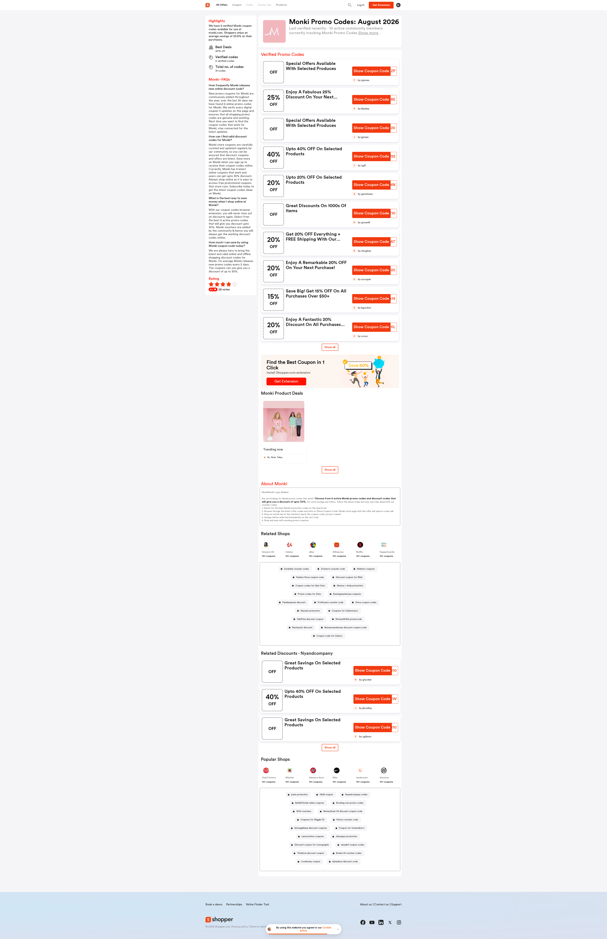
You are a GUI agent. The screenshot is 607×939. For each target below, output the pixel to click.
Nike (335, 778)
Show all (330, 347)
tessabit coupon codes (352, 845)
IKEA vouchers (303, 811)
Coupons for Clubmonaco (345, 611)
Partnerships (234, 904)
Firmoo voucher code (347, 820)
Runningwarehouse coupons (347, 594)
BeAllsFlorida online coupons (309, 803)
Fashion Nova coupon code (310, 577)
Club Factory (269, 778)
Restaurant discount (302, 627)
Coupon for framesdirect (351, 828)
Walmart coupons (366, 569)
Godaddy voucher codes (296, 569)
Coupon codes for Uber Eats (310, 586)
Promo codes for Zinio (309, 594)
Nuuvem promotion (310, 611)
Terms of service (259, 926)
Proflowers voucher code (330, 602)
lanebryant (362, 778)
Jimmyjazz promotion (346, 836)
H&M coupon (326, 794)
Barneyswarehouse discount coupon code (345, 627)
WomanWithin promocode (348, 619)
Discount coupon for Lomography (311, 845)
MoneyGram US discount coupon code (342, 811)
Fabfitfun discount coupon (310, 619)
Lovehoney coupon (310, 861)
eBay (311, 552)
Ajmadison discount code (345, 861)
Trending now (273, 449)
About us (366, 904)
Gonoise (384, 778)
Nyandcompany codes (356, 794)
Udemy (289, 552)
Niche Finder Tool (257, 904)
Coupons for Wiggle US (312, 820)
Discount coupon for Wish (349, 577)
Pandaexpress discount (294, 602)
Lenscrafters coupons (312, 836)
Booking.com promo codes (349, 803)
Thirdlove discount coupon (310, 853)
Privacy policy (240, 926)
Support (396, 904)
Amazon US (268, 552)
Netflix (359, 552)
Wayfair (289, 778)
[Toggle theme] (398, 5)
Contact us (381, 904)
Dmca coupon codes (365, 602)
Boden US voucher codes (349, 853)
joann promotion (299, 794)
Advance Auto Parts (319, 778)
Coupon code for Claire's (329, 636)
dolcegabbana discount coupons (310, 828)
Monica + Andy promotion (350, 586)
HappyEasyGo (387, 552)
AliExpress (338, 552)
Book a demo (213, 904)
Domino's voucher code (333, 569)
